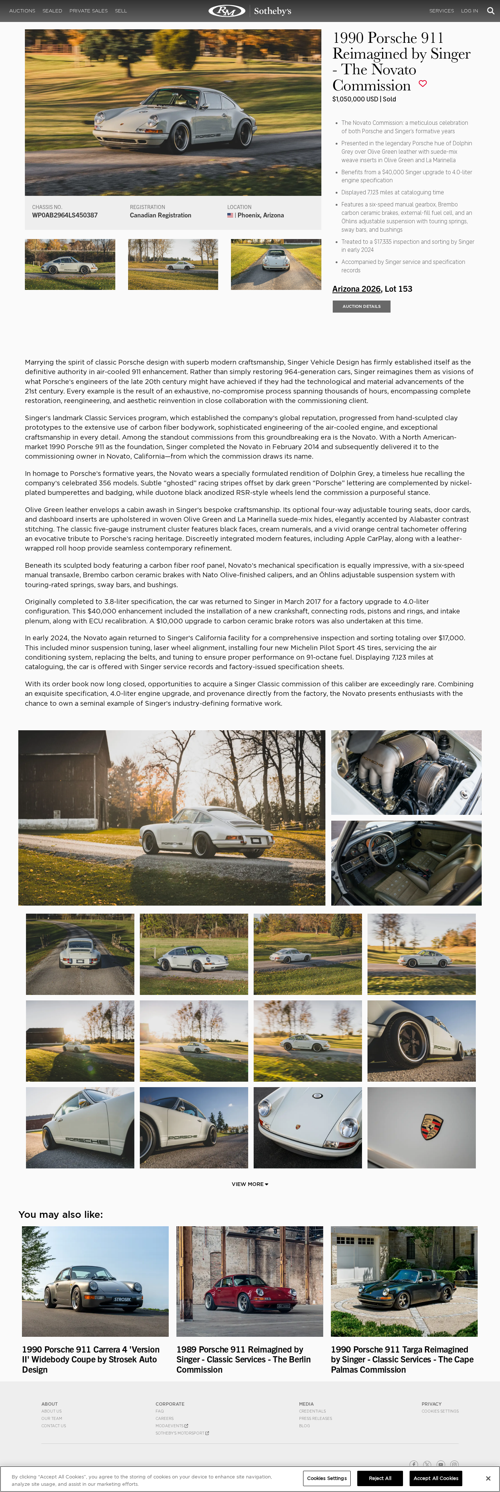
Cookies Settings (440, 1411)
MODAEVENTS (170, 1426)
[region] (250, 1479)
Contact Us (53, 1426)
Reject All (380, 1478)
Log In (469, 11)
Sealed (52, 11)
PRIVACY (432, 1404)
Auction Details (362, 306)
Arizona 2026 (356, 288)
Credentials (312, 1411)
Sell (121, 11)
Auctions (22, 11)
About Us (51, 1411)
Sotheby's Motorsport (180, 1433)
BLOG (304, 1426)
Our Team (51, 1418)
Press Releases (315, 1418)
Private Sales (89, 11)
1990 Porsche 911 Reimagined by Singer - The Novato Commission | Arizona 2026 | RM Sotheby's (250, 11)
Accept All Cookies (436, 1478)
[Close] (488, 1478)
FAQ (160, 1411)
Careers (164, 1418)
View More (248, 1184)
